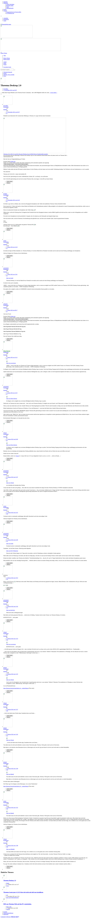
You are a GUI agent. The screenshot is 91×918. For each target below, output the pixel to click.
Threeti (17, 456)
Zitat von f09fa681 (10, 849)
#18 (7, 769)
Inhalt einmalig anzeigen (9, 164)
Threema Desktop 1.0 (9, 880)
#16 (7, 710)
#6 (6, 358)
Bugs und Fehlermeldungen (12, 897)
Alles (4, 55)
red (7, 895)
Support (8, 909)
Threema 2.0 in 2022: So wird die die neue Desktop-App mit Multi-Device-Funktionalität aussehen (25, 154)
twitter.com (12, 161)
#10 (7, 513)
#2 (6, 201)
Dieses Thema (6, 58)
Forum (4, 64)
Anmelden (5, 18)
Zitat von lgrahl (9, 278)
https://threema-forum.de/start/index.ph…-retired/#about (15, 688)
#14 (7, 640)
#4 (6, 275)
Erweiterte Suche (7, 67)
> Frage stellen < (53, 92)
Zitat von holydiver (10, 610)
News (7, 885)
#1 (6, 113)
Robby (7, 883)
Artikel (5, 62)
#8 (6, 440)
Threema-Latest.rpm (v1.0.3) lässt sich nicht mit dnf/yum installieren (23, 892)
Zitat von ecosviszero (11, 363)
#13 (7, 607)
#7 (6, 394)
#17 (7, 735)
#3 (6, 248)
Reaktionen (6, 107)
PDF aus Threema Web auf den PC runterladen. (17, 904)
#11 (7, 541)
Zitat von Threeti (10, 482)
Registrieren (6, 19)
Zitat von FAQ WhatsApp (12, 550)
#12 (7, 579)
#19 (7, 808)
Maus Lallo (8, 906)
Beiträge (5, 109)
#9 (6, 478)
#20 (7, 846)
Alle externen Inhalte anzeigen (21, 164)
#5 (6, 311)
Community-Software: (10, 916)
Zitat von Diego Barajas (11, 398)
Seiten (4, 63)
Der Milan (5, 89)
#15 (7, 675)
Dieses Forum (6, 59)
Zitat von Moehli (10, 774)
